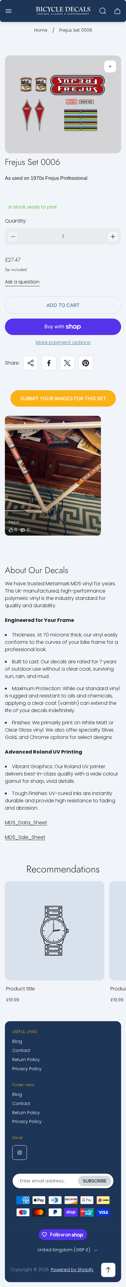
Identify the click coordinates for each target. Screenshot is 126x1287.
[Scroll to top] (108, 1270)
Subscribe (94, 1180)
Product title (20, 988)
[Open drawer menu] (9, 11)
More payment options (63, 342)
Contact (21, 1050)
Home (40, 30)
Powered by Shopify (72, 1270)
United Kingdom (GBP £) (64, 1250)
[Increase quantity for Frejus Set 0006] (113, 236)
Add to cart (63, 305)
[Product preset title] (54, 930)
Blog (17, 1041)
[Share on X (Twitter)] (67, 363)
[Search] (102, 11)
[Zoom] (110, 66)
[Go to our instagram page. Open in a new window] (19, 1152)
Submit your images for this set (63, 398)
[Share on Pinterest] (85, 363)
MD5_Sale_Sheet (25, 837)
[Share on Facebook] (49, 363)
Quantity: (16, 220)
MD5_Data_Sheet (26, 822)
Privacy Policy (27, 1069)
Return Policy (26, 1060)
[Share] (30, 363)
